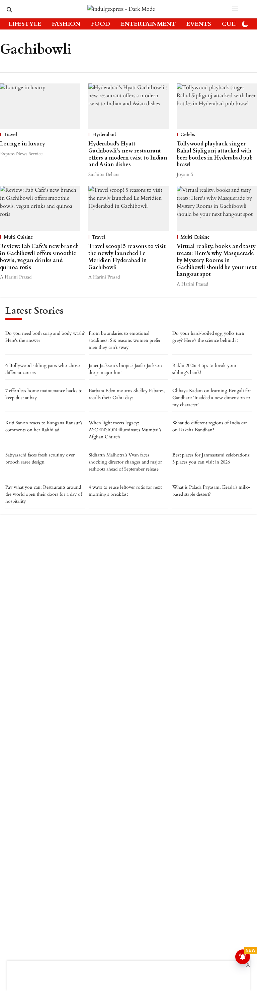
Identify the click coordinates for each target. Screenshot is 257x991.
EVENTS (198, 24)
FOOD (100, 24)
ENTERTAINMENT (148, 24)
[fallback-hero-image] (40, 106)
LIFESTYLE (25, 24)
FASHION (66, 24)
